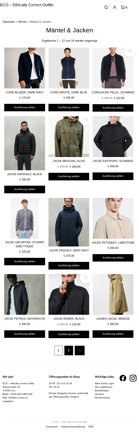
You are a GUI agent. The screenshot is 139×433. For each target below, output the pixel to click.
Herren (22, 21)
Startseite (9, 21)
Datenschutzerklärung (73, 426)
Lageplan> (8, 401)
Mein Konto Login (104, 383)
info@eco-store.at (17, 397)
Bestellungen (102, 390)
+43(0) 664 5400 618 (21, 394)
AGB (90, 426)
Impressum (52, 426)
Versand (99, 394)
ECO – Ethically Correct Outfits (27, 5)
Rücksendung (102, 397)
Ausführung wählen (24, 107)
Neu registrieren (103, 387)
